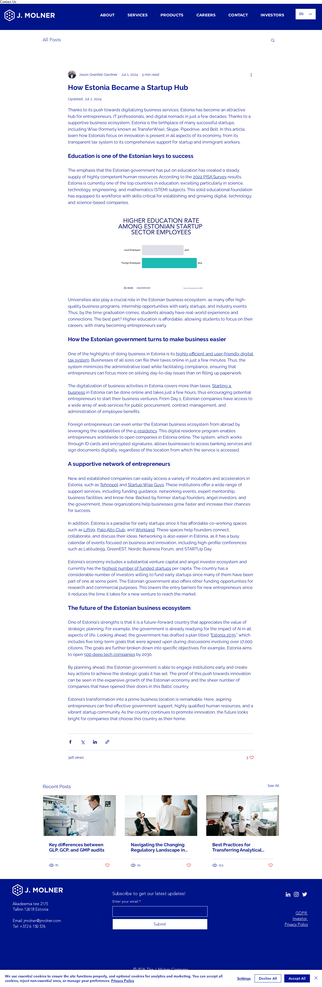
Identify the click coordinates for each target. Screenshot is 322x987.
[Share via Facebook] (70, 741)
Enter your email (126, 901)
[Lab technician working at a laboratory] (79, 815)
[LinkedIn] (288, 894)
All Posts (52, 40)
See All (273, 786)
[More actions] (251, 75)
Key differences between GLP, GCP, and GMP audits (76, 847)
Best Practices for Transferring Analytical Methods (237, 847)
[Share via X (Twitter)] (82, 741)
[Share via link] (107, 741)
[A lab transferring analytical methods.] (242, 815)
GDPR (302, 913)
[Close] (316, 978)
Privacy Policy (296, 924)
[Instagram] (296, 894)
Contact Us (8, 2)
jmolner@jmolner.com (42, 920)
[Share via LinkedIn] (95, 741)
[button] (110, 15)
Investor (300, 918)
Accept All (297, 978)
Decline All (268, 978)
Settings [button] (244, 978)
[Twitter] (304, 894)
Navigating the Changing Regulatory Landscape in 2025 (158, 847)
